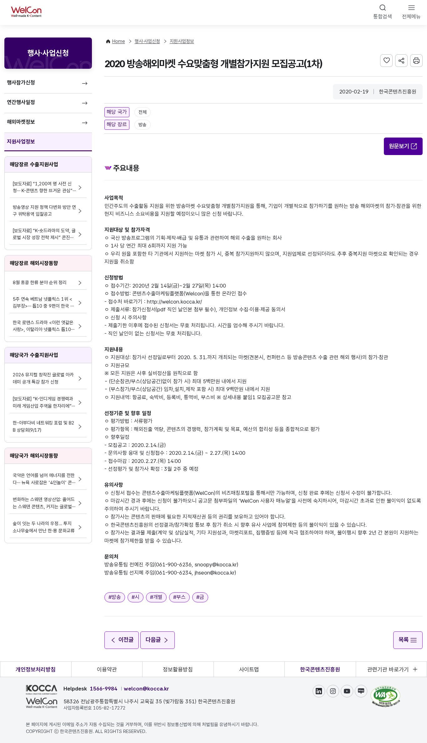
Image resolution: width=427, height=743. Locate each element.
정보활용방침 (178, 669)
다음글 (153, 639)
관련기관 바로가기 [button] (388, 669)
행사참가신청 (21, 82)
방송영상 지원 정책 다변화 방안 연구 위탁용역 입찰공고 (44, 210)
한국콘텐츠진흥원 (320, 669)
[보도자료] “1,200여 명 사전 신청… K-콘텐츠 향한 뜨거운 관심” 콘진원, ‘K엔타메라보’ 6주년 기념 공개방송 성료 (43, 187)
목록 (404, 639)
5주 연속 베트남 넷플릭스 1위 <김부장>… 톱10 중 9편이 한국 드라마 (43, 303)
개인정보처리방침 (36, 669)
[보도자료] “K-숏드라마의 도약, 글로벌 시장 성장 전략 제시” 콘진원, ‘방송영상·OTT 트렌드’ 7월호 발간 (44, 234)
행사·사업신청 (147, 41)
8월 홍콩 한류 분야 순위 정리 (40, 282)
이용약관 (107, 669)
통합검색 (382, 16)
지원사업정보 (21, 141)
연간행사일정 (21, 102)
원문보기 (399, 146)
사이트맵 (249, 669)
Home (118, 41)
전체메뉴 (411, 16)
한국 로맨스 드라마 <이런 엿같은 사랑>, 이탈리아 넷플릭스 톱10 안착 (43, 326)
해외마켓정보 (21, 122)
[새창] (385, 688)
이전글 (125, 639)
